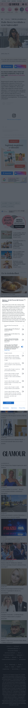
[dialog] (14, 354)
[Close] (25, 300)
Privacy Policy (22, 408)
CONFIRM (8, 402)
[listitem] (14, 326)
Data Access (14, 408)
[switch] (22, 329)
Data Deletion (6, 408)
